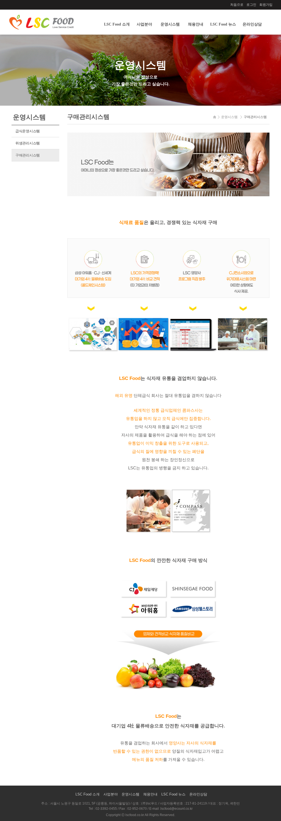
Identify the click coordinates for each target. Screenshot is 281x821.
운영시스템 (170, 24)
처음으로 (236, 5)
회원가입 (265, 5)
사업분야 (144, 24)
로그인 (251, 5)
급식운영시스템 (27, 131)
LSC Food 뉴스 (223, 24)
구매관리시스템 (27, 155)
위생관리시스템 (27, 143)
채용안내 (195, 24)
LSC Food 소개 (117, 24)
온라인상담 (252, 24)
